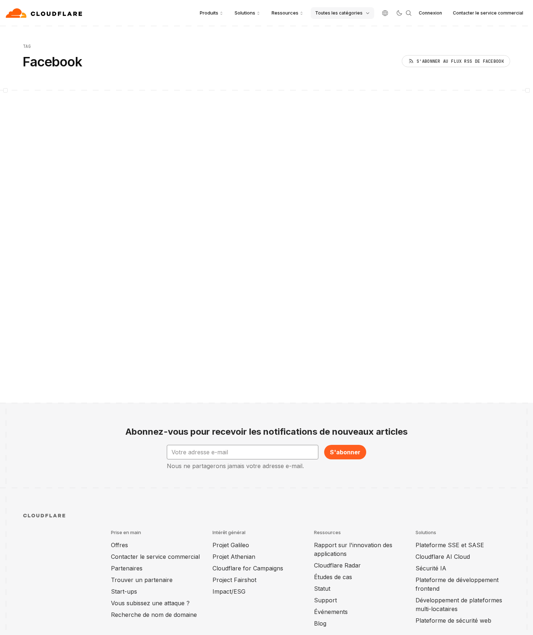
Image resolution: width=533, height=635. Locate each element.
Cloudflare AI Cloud (443, 556)
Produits (209, 13)
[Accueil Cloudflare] (45, 13)
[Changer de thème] (399, 13)
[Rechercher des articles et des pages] (408, 13)
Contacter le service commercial (488, 13)
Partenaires (126, 568)
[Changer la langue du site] (385, 13)
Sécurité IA (431, 568)
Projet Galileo (230, 545)
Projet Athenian (233, 556)
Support (325, 600)
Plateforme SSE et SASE (450, 545)
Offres (119, 545)
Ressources (285, 13)
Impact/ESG (228, 591)
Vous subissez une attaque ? (150, 603)
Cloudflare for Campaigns (247, 568)
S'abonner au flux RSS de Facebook (460, 61)
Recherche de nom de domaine (154, 614)
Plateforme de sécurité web (453, 620)
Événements (331, 611)
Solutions (245, 13)
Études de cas (333, 577)
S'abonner (345, 452)
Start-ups (124, 591)
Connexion (430, 13)
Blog (320, 623)
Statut (322, 588)
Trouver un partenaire (142, 579)
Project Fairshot (234, 579)
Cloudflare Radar (337, 565)
